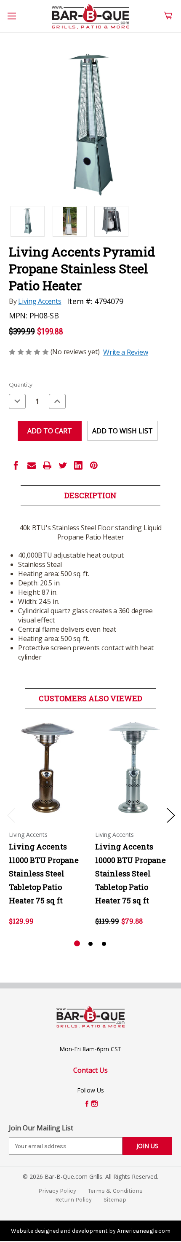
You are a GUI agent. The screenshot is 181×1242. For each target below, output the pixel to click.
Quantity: (21, 384)
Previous (11, 815)
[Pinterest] (94, 465)
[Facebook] (16, 465)
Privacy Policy (57, 1190)
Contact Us (90, 1070)
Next (170, 815)
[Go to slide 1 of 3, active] (77, 944)
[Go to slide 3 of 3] (104, 944)
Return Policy (73, 1199)
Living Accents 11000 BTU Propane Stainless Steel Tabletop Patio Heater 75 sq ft (44, 873)
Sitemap (115, 1199)
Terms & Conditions (115, 1190)
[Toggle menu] (16, 20)
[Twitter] (63, 465)
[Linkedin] (78, 465)
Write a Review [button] (125, 352)
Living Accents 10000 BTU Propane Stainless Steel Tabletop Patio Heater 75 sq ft (130, 873)
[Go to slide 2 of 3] (90, 944)
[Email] (31, 465)
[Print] (47, 465)
